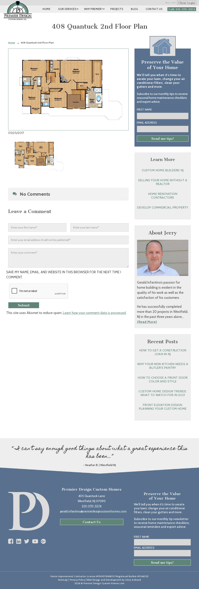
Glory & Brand (133, 579)
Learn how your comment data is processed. (94, 313)
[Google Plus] (43, 541)
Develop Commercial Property (162, 207)
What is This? (170, 3)
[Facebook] (10, 541)
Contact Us (92, 522)
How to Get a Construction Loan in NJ (162, 352)
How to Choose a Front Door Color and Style (163, 379)
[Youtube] (35, 541)
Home (11, 42)
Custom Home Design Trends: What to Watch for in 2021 (163, 393)
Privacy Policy (77, 579)
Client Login (186, 2)
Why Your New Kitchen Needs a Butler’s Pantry (162, 366)
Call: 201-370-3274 (181, 9)
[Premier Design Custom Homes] (18, 10)
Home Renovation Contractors (162, 195)
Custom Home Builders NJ (163, 170)
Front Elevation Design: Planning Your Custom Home (163, 406)
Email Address (147, 122)
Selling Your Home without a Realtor (162, 182)
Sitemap (62, 579)
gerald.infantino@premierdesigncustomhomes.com (93, 511)
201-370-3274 (91, 506)
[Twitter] (27, 541)
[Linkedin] (18, 541)
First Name (144, 109)
